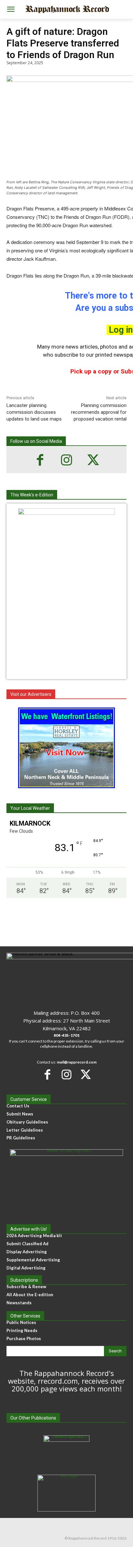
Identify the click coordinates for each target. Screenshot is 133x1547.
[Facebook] (40, 460)
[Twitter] (93, 460)
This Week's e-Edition (31, 494)
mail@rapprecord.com (77, 1062)
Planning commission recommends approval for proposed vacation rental (99, 412)
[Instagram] (66, 460)
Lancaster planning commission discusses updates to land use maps (34, 412)
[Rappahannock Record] (66, 9)
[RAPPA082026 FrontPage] (66, 513)
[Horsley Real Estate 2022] (66, 747)
